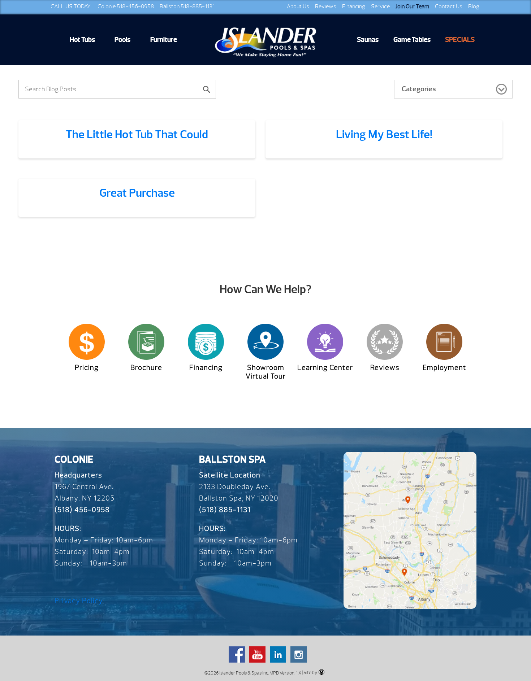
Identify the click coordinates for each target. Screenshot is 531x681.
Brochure (146, 367)
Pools (122, 39)
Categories (419, 88)
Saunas (368, 39)
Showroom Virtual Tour (266, 372)
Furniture (163, 39)
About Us (298, 6)
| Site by (309, 673)
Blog (473, 6)
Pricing (87, 367)
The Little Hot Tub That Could (137, 134)
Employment (444, 367)
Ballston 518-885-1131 (187, 6)
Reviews (325, 6)
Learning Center (325, 367)
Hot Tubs (82, 39)
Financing (353, 6)
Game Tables (412, 39)
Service (380, 6)
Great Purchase (137, 192)
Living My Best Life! (384, 134)
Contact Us (448, 6)
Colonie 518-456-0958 (126, 6)
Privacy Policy (79, 600)
